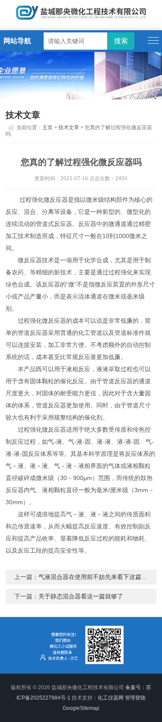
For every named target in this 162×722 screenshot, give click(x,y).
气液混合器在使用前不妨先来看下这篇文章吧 (98, 576)
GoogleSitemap (81, 708)
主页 (47, 127)
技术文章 (68, 127)
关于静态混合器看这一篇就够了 (80, 596)
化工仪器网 (111, 698)
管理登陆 (135, 698)
